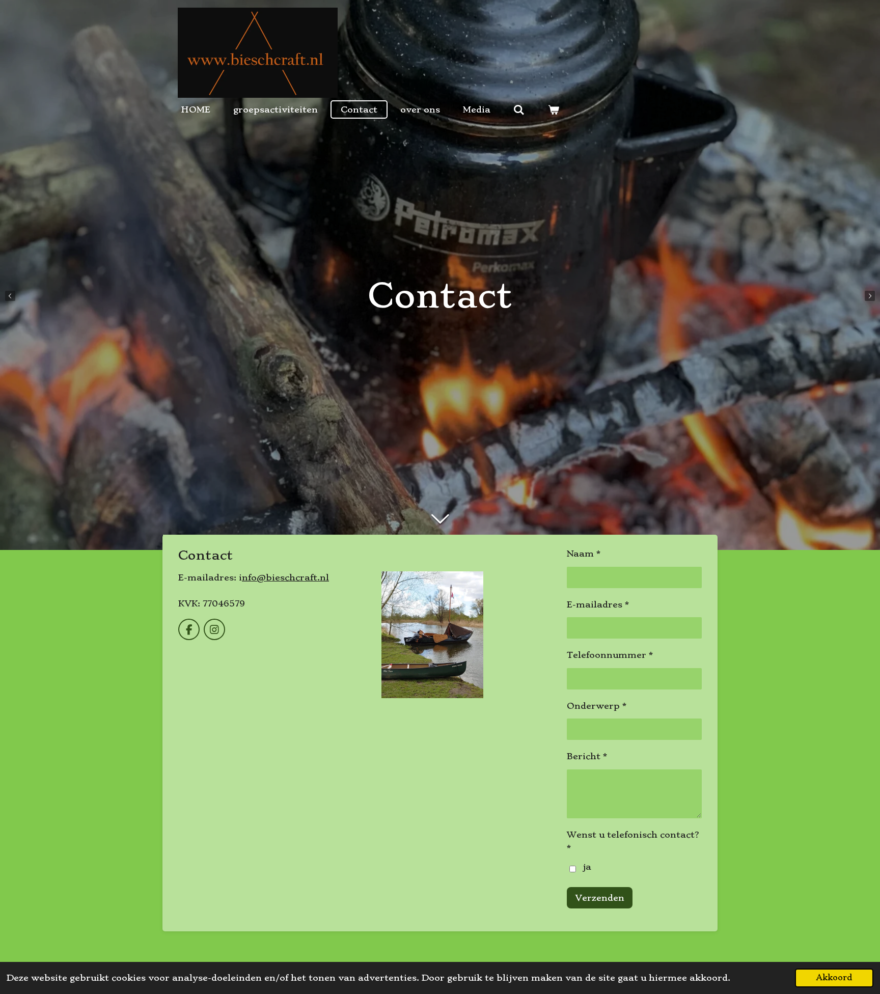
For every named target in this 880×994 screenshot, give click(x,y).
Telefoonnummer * (610, 655)
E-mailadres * (598, 604)
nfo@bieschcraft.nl (285, 577)
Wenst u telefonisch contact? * (633, 841)
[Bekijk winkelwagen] (553, 109)
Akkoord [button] (834, 977)
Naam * (583, 553)
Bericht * (587, 756)
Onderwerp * (596, 706)
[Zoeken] (519, 109)
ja (587, 867)
